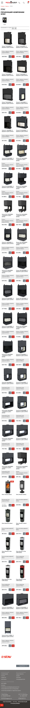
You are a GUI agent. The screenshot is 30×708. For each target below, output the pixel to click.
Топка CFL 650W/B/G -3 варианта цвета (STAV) (8, 327)
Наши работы (20, 674)
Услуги (3, 675)
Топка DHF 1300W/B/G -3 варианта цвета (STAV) (7, 439)
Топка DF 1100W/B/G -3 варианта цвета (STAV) (22, 383)
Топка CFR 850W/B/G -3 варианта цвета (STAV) (22, 271)
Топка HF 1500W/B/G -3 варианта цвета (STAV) (22, 608)
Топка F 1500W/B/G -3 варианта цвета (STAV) (7, 103)
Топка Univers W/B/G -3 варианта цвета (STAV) (8, 636)
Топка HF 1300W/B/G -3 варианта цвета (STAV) (7, 608)
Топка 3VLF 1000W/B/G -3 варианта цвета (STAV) (22, 467)
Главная (2, 6)
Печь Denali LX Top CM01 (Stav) (21, 552)
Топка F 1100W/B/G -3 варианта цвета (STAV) (7, 75)
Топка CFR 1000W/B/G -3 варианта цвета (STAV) (21, 243)
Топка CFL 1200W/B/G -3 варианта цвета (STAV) (7, 355)
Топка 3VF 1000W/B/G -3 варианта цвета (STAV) (21, 159)
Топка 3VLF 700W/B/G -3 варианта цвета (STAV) (7, 215)
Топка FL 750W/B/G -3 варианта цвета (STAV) (7, 131)
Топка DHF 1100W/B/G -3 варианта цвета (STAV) (7, 411)
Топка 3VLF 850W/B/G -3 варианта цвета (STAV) (21, 215)
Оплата (3, 685)
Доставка (3, 683)
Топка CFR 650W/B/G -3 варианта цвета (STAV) (22, 299)
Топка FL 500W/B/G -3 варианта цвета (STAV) (22, 103)
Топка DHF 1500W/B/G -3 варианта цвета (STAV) (7, 467)
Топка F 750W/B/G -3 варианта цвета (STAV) (7, 47)
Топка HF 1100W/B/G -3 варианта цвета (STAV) (22, 131)
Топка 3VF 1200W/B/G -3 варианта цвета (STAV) (21, 187)
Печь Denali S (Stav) (21, 494)
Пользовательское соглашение (9, 688)
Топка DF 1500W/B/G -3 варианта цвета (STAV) (22, 439)
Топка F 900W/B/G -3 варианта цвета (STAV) (22, 47)
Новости (3, 677)
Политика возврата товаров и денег (11, 690)
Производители (20, 679)
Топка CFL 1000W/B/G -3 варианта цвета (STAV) (7, 271)
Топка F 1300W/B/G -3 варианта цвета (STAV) (22, 75)
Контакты (3, 679)
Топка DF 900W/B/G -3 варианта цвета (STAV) (7, 383)
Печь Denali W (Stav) (7, 523)
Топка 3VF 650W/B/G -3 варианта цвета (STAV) (8, 187)
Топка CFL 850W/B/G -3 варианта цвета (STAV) (8, 299)
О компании (4, 674)
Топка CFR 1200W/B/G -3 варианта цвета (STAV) (21, 327)
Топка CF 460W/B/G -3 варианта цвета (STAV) (7, 243)
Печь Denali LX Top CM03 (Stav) (21, 580)
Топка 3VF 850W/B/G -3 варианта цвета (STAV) (8, 159)
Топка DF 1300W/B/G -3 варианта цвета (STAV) (22, 411)
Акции (18, 675)
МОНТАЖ (18, 677)
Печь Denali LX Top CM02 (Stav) (7, 580)
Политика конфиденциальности (10, 687)
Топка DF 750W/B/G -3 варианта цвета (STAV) (22, 355)
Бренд (7, 6)
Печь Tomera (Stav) (7, 494)
